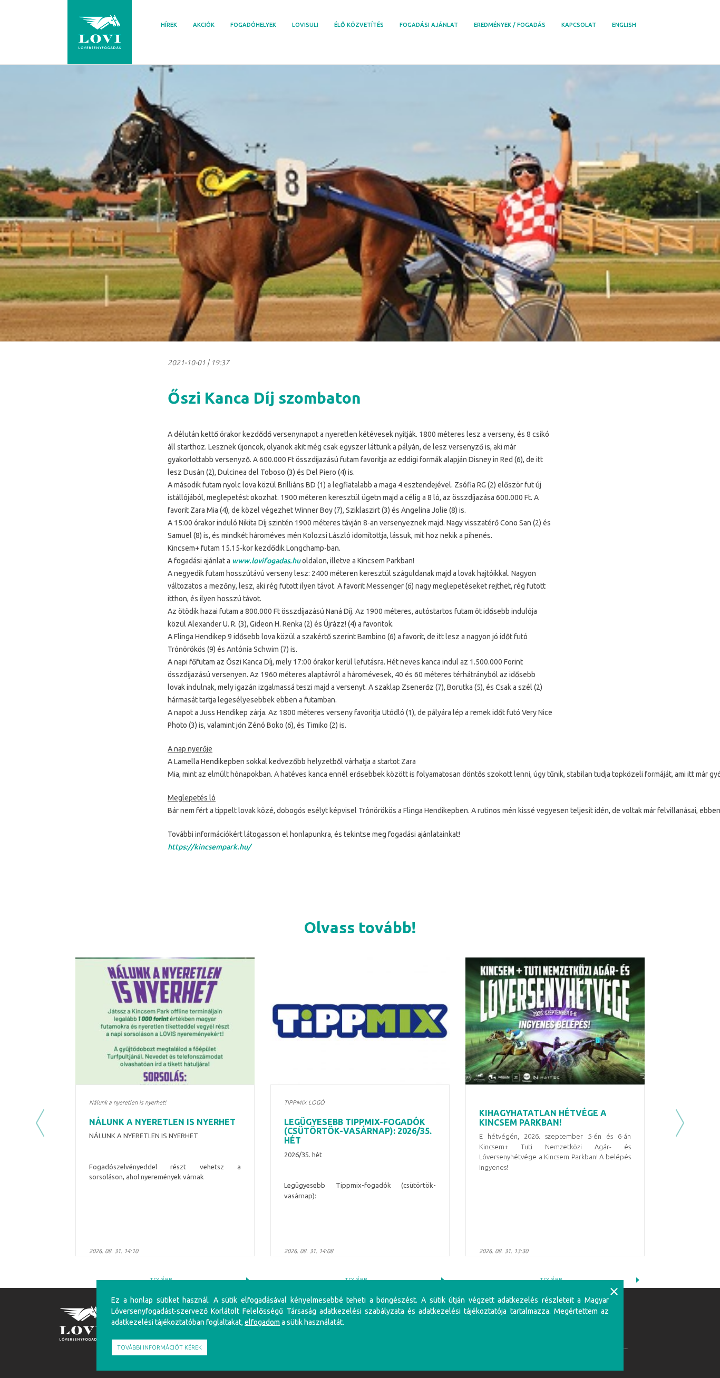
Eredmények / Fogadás (510, 25)
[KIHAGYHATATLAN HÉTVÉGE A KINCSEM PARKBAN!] (555, 1020)
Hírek (169, 25)
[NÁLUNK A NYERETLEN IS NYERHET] (165, 1020)
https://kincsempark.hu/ (209, 847)
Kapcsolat (578, 25)
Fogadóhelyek (253, 25)
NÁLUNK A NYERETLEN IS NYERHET (162, 1122)
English (624, 25)
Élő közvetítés (359, 25)
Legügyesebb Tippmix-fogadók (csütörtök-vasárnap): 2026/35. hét (358, 1131)
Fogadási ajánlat (429, 25)
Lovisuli (305, 25)
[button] (40, 1122)
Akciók (204, 25)
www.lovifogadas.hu (266, 560)
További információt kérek (159, 1347)
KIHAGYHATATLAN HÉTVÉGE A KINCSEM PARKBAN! (543, 1117)
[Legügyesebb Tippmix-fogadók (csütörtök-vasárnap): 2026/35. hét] (360, 1020)
